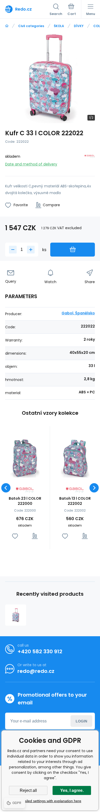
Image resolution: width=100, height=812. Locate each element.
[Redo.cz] (6, 26)
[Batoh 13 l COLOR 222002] (75, 458)
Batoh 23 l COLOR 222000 (25, 501)
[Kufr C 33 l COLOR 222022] (15, 615)
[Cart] (71, 10)
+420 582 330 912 (39, 651)
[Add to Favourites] (15, 536)
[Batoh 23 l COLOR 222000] (25, 458)
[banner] (27, 9)
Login (81, 721)
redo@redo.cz (35, 671)
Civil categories (31, 26)
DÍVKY (79, 26)
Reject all (28, 790)
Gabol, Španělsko (78, 313)
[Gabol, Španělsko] (90, 159)
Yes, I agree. (72, 790)
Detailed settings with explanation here (50, 801)
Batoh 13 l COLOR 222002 (75, 501)
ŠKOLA (59, 26)
